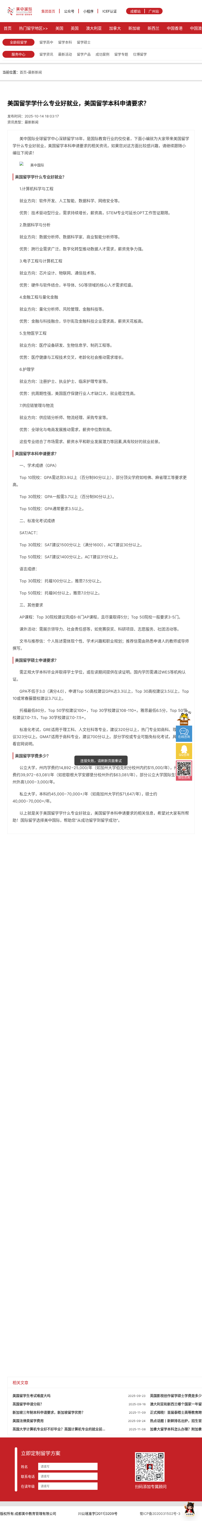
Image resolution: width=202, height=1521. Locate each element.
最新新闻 (35, 72)
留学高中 (46, 42)
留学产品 (84, 54)
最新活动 (65, 54)
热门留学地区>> (33, 28)
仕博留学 (140, 54)
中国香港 (175, 28)
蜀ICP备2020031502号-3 (160, 1513)
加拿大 (115, 28)
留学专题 (121, 54)
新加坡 (134, 28)
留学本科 (65, 42)
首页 (8, 28)
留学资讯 (46, 54)
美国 (59, 28)
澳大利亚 (94, 28)
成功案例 (102, 54)
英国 (75, 28)
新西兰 (153, 28)
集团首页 (48, 11)
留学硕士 (84, 42)
